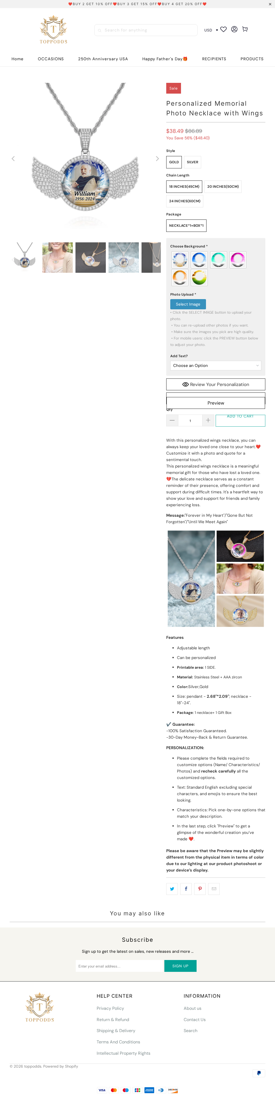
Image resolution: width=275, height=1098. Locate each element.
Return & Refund (113, 1019)
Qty (169, 409)
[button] (51, 59)
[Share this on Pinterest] (200, 889)
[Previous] (13, 159)
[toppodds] (54, 30)
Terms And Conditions (118, 1042)
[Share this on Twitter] (172, 889)
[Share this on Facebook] (186, 889)
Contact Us (195, 1019)
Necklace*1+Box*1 (186, 225)
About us (192, 1008)
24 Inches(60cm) (184, 201)
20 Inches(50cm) (223, 186)
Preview (216, 403)
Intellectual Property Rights (123, 1053)
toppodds (32, 1066)
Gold (174, 162)
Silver (192, 162)
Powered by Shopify (60, 1066)
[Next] (157, 159)
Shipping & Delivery (116, 1030)
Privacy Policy (110, 1008)
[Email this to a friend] (214, 889)
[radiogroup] (215, 268)
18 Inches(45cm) (184, 186)
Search (190, 1030)
